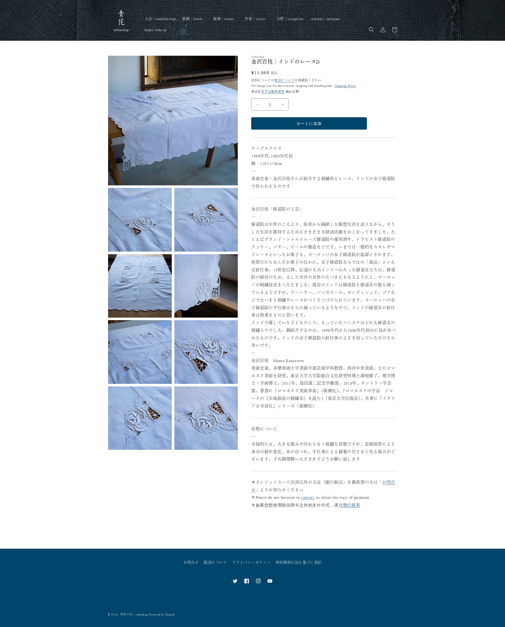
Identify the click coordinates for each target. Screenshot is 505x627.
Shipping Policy (345, 86)
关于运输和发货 (273, 91)
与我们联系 (349, 505)
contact (308, 497)
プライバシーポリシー (251, 562)
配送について (285, 80)
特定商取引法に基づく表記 (299, 562)
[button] (194, 18)
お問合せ (191, 562)
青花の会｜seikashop (134, 614)
